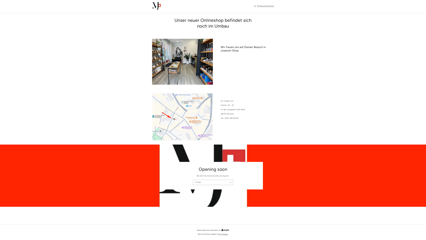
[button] (264, 6)
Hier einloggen (223, 234)
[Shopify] (225, 230)
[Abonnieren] (230, 182)
